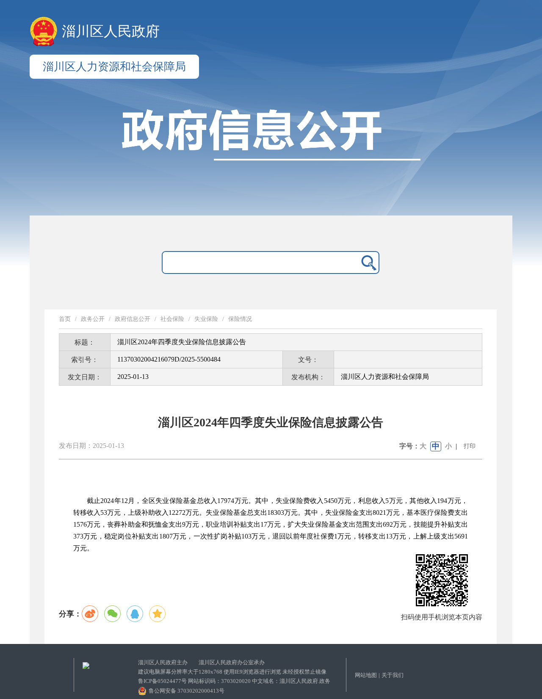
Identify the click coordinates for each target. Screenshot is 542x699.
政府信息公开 (132, 319)
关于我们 (393, 675)
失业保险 (206, 319)
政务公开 (93, 319)
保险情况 (240, 319)
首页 (65, 319)
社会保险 (172, 319)
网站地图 (366, 675)
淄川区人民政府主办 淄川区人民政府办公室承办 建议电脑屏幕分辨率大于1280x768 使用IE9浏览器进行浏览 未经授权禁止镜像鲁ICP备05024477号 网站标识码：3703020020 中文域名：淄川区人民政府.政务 (234, 671)
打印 (470, 446)
